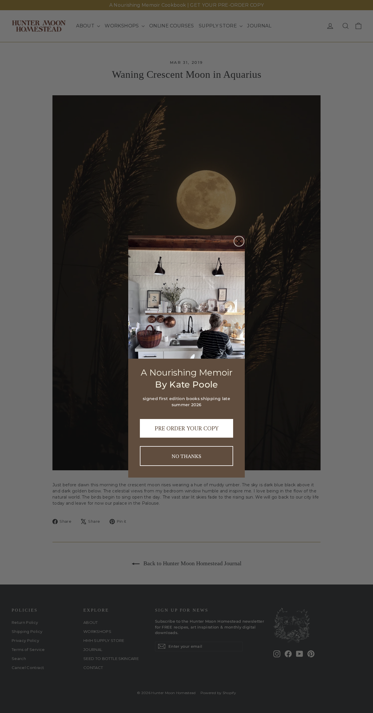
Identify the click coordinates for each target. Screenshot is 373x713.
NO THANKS (186, 456)
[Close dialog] (239, 241)
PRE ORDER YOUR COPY (187, 428)
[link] (186, 297)
